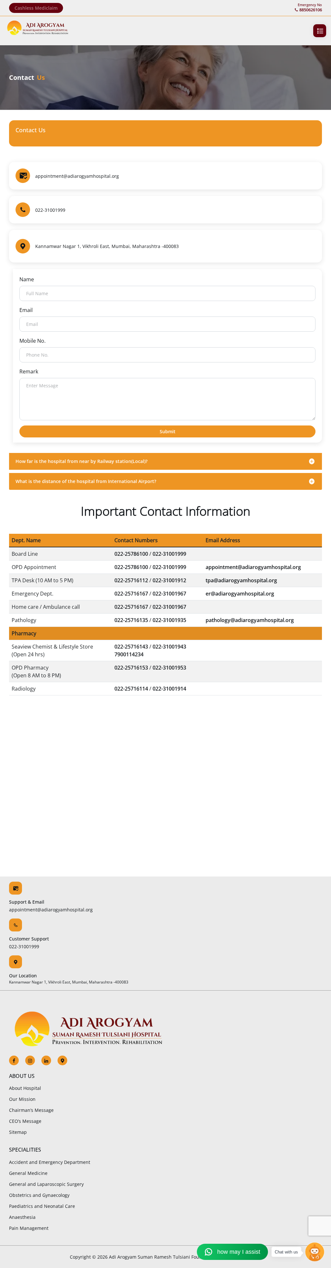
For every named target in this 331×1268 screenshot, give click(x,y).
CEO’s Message (25, 1121)
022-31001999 (50, 210)
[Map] (59, 1060)
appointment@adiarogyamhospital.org (77, 176)
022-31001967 (169, 593)
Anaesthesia (22, 1217)
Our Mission (22, 1099)
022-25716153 (131, 667)
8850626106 (310, 10)
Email (26, 310)
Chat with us (286, 1252)
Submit (168, 431)
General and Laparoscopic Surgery (46, 1184)
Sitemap (18, 1132)
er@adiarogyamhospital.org (240, 593)
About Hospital (25, 1088)
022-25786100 (131, 553)
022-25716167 (131, 593)
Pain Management (28, 1228)
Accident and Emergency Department (49, 1162)
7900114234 (129, 654)
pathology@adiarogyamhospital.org (250, 620)
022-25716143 (131, 646)
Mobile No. (32, 340)
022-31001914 (169, 688)
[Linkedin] (43, 1060)
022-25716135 (131, 620)
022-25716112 (131, 580)
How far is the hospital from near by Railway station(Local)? (81, 461)
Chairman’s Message (31, 1110)
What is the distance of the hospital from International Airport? (86, 481)
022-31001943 (169, 646)
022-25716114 (131, 688)
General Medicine (28, 1173)
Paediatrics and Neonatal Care (42, 1206)
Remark (28, 371)
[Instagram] (27, 1060)
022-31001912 (169, 580)
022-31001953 (169, 667)
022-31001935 (169, 620)
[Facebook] (14, 1060)
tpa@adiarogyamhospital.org (241, 580)
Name (26, 279)
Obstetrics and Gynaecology (39, 1195)
